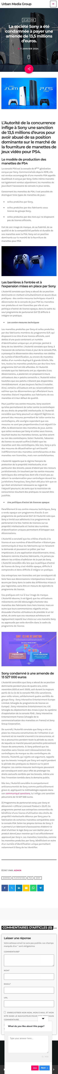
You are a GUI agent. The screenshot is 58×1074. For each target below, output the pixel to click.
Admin (17, 870)
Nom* (7, 970)
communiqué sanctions (18, 793)
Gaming (6, 878)
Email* (7, 984)
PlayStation (19, 878)
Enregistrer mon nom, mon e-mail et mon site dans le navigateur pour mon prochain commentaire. (29, 1016)
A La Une (28, 20)
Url (6, 998)
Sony (38, 878)
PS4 (30, 878)
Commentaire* (12, 952)
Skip (35, 1068)
